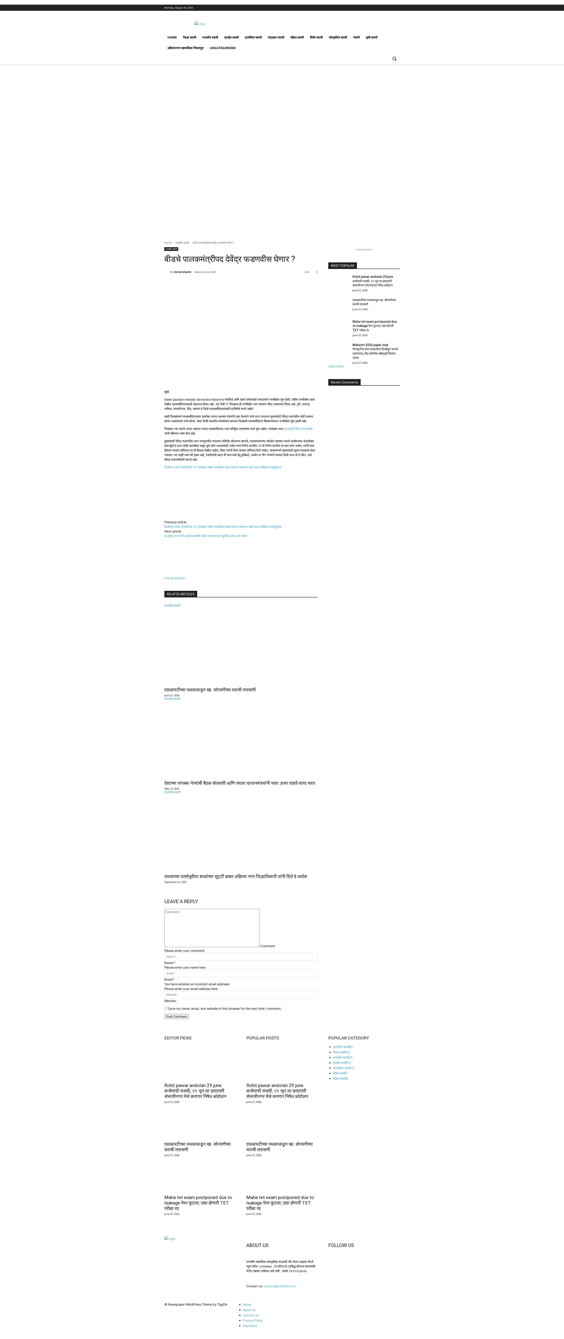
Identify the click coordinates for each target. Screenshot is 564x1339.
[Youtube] (397, 7)
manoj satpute (182, 271)
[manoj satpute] (167, 272)
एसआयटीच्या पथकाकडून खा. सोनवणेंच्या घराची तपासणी (210, 690)
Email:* (169, 979)
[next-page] (165, 885)
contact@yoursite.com (280, 1286)
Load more (336, 366)
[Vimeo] (390, 7)
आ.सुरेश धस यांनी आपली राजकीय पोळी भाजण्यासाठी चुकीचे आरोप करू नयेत (205, 536)
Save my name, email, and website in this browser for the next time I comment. (225, 1008)
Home (168, 243)
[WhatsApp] (225, 286)
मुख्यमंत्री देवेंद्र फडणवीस (298, 429)
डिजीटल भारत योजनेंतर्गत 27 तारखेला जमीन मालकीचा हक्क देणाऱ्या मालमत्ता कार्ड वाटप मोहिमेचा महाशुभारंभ (222, 467)
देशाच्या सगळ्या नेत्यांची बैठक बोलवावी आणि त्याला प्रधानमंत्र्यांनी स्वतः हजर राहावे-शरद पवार (239, 783)
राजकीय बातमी (182, 243)
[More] (236, 286)
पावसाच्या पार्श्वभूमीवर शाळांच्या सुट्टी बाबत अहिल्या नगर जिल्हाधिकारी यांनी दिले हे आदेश (235, 876)
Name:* (169, 963)
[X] (385, 7)
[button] (394, 58)
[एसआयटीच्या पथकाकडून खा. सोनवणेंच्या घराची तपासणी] (241, 646)
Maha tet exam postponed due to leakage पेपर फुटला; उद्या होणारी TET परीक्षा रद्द (374, 326)
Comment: (268, 946)
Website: (170, 1001)
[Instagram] (378, 7)
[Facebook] (372, 7)
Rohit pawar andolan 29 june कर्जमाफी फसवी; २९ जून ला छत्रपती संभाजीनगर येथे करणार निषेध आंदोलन (372, 281)
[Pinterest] (215, 286)
